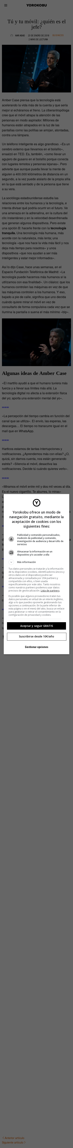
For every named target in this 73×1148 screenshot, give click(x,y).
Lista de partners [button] (50, 590)
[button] (37, 562)
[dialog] (36, 574)
